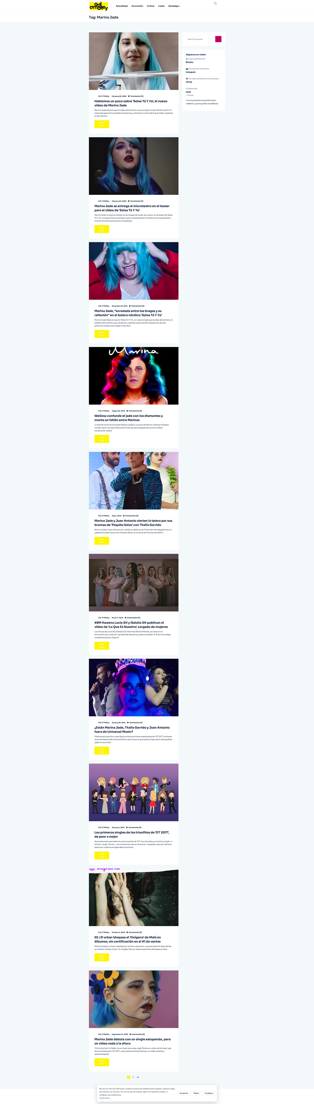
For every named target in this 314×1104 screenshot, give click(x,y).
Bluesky (189, 62)
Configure (209, 1093)
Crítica (150, 6)
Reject (196, 1093)
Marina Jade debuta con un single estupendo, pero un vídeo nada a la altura (132, 1041)
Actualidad (122, 6)
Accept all (184, 1093)
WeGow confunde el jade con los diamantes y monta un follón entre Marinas (128, 418)
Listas (161, 6)
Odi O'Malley (103, 96)
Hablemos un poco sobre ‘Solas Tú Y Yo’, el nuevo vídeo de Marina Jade (130, 103)
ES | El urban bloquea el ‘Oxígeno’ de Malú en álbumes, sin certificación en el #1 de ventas (127, 939)
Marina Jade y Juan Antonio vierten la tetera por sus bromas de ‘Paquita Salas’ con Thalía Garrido (133, 523)
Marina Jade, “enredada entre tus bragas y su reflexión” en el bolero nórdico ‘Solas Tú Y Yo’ (128, 313)
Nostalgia (173, 6)
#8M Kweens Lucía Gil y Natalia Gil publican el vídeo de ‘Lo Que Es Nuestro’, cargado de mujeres (131, 625)
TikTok (189, 82)
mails (188, 92)
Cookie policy (104, 1098)
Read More (101, 124)
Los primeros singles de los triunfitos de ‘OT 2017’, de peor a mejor (131, 834)
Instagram (191, 72)
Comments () (137, 96)
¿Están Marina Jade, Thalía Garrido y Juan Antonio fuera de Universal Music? (132, 730)
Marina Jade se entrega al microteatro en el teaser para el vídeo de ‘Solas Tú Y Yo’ (131, 208)
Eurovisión (137, 6)
